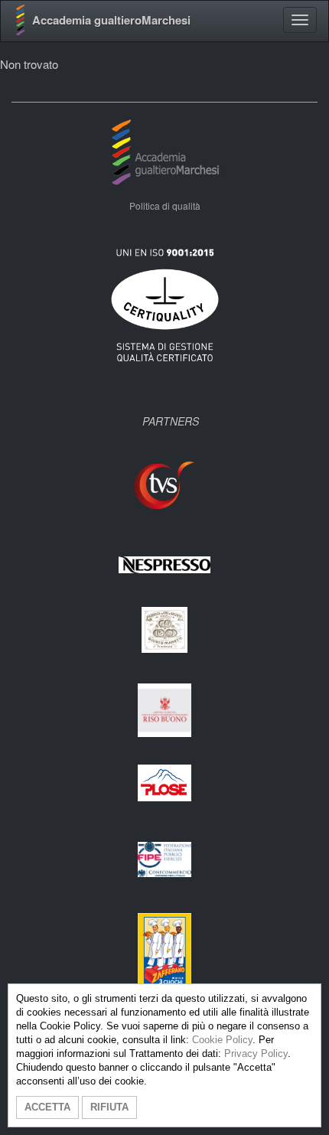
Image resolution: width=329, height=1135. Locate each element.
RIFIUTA (109, 1107)
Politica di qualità (164, 205)
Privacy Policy (256, 1053)
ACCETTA (47, 1107)
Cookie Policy (222, 1039)
